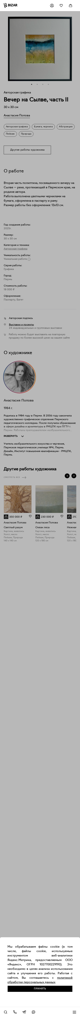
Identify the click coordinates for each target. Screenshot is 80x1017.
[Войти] (52, 5)
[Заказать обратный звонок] (15, 1012)
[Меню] (74, 1012)
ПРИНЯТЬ (40, 989)
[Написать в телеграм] (24, 1012)
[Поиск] (5, 1012)
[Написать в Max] (33, 1012)
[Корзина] (70, 5)
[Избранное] (61, 5)
